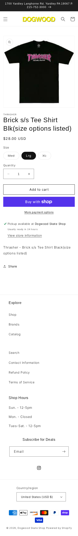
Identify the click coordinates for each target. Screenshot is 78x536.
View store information (25, 235)
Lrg (28, 155)
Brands (14, 324)
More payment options (39, 212)
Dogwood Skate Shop (31, 527)
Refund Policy (19, 372)
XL (46, 157)
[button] (5, 19)
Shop (12, 314)
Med (13, 157)
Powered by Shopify (59, 527)
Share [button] (12, 266)
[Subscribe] (63, 451)
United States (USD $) (37, 497)
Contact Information (24, 362)
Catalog (15, 334)
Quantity (9, 165)
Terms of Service (22, 382)
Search (14, 352)
